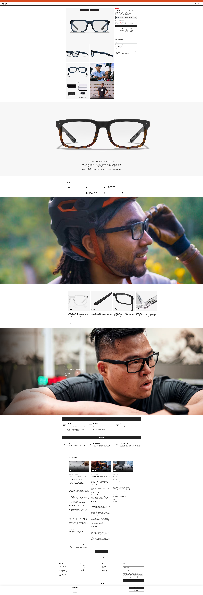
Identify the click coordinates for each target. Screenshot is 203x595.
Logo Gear (61, 567)
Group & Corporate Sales (63, 571)
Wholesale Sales (62, 570)
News (60, 569)
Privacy (130, 578)
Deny (136, 593)
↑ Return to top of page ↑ (101, 551)
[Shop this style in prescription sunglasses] (135, 17)
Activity (129, 3)
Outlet (123, 3)
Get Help (103, 563)
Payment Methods (84, 570)
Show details (74, 592)
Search (195, 3)
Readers (105, 3)
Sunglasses (84, 3)
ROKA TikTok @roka (99, 583)
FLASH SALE (72, 3)
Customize (136, 590)
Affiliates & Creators (63, 575)
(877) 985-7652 (105, 565)
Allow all (136, 587)
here (123, 501)
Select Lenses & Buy (126, 25)
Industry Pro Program (63, 574)
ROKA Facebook (101, 583)
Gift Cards (104, 567)
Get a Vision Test (105, 570)
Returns (82, 566)
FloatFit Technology (62, 566)
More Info (82, 563)
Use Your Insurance (105, 569)
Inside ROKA (61, 563)
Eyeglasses (98, 3)
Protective (91, 3)
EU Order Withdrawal (105, 573)
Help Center (104, 566)
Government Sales (62, 573)
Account (198, 3)
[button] (84, 10)
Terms (128, 578)
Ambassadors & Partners (63, 565)
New (78, 3)
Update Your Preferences (106, 571)
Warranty (82, 569)
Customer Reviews (84, 567)
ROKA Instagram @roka (97, 583)
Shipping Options (84, 565)
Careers (60, 577)
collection (131, 46)
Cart (201, 3)
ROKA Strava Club (105, 583)
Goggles (118, 3)
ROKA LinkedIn (103, 583)
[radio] (117, 17)
